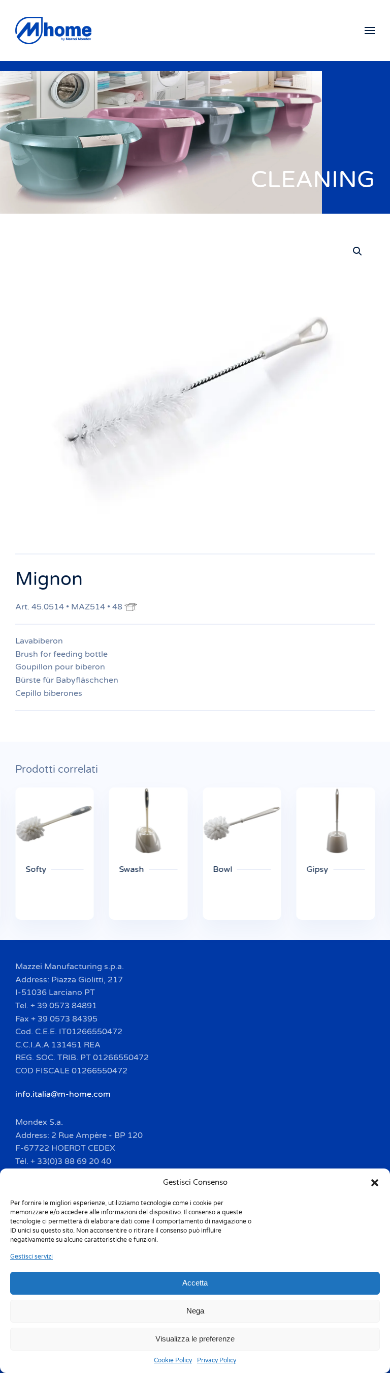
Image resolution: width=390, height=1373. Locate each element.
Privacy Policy (216, 1360)
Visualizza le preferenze (195, 1338)
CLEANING (313, 180)
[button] (375, 1182)
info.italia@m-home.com (63, 1094)
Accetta (195, 1282)
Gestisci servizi (31, 1256)
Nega (195, 1310)
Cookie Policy (173, 1360)
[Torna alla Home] (54, 30)
